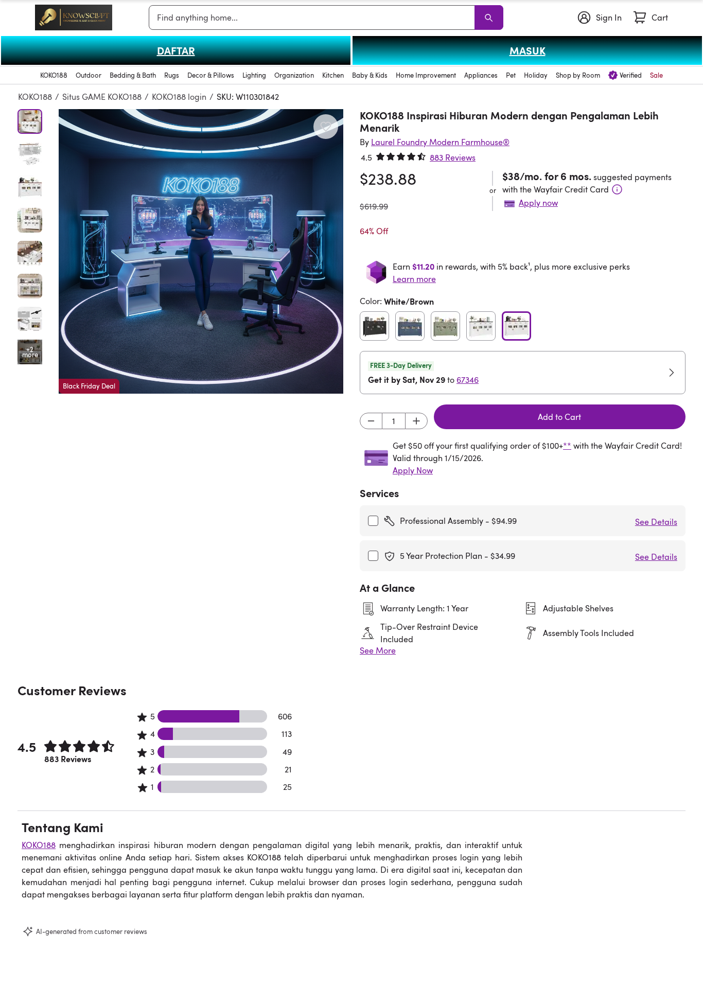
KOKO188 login (179, 96)
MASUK (527, 50)
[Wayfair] (73, 17)
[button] (201, 251)
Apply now (538, 202)
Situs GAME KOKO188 (102, 96)
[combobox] (313, 17)
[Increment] (416, 421)
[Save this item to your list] (325, 126)
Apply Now (413, 470)
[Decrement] (371, 421)
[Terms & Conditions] (617, 189)
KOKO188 (35, 96)
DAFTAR (176, 50)
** (567, 445)
